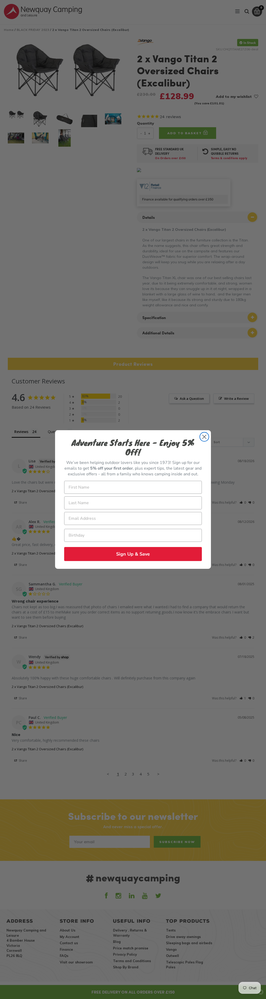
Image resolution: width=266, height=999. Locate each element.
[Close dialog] (204, 436)
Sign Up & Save (133, 554)
